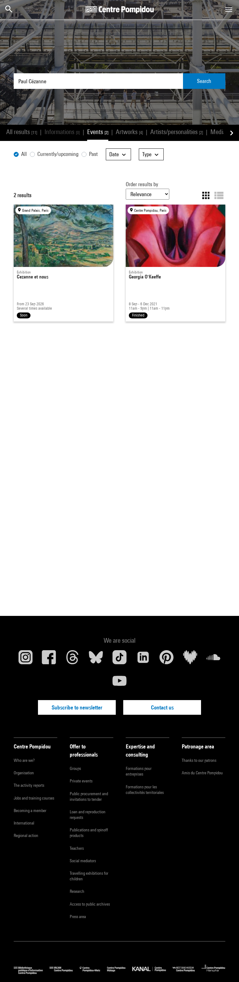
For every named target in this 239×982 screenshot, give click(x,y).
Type (147, 154)
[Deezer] (190, 659)
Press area (78, 916)
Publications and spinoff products (89, 832)
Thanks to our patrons (199, 760)
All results (21, 132)
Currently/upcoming (57, 154)
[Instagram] (25, 659)
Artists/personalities (176, 132)
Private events (81, 780)
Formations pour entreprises (139, 771)
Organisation (24, 772)
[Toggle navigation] (228, 9)
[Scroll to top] (224, 967)
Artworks (129, 132)
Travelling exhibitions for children (89, 876)
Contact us (162, 707)
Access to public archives (90, 904)
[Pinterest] (166, 659)
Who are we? (24, 760)
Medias (221, 132)
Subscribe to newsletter (77, 707)
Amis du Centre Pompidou (202, 772)
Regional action (26, 835)
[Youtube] (119, 683)
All (24, 154)
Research (77, 891)
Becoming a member (30, 810)
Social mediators (83, 860)
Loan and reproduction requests (87, 814)
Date (114, 154)
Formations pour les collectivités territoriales (145, 789)
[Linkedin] (143, 659)
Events (97, 132)
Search (204, 81)
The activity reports (29, 785)
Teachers (77, 848)
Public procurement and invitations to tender (89, 796)
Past (93, 154)
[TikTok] (119, 659)
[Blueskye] (96, 659)
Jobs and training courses (34, 798)
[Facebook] (49, 659)
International (24, 822)
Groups (75, 768)
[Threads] (72, 659)
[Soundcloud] (213, 659)
